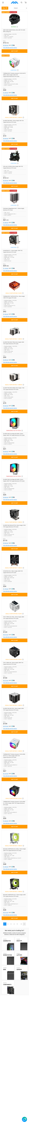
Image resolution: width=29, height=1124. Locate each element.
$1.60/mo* (5, 821)
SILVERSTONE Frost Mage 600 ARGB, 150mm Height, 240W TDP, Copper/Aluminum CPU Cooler (14, 434)
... (19, 924)
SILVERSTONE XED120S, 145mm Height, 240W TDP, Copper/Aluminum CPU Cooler (13, 709)
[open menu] (3, 2)
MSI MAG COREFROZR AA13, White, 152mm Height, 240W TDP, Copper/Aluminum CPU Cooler (14, 849)
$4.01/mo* (5, 634)
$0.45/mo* (5, 138)
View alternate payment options (10, 47)
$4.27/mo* (5, 680)
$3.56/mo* (5, 543)
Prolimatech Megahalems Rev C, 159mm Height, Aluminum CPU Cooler (13, 209)
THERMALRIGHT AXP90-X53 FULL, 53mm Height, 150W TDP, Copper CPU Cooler (14, 297)
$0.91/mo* (5, 912)
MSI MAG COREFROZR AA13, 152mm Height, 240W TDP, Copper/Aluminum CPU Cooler (14, 895)
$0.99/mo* (5, 451)
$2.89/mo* (5, 360)
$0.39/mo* (5, 45)
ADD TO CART (14, 51)
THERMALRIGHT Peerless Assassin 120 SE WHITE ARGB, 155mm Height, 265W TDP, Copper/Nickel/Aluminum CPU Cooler (14, 75)
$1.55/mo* (5, 866)
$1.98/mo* (5, 222)
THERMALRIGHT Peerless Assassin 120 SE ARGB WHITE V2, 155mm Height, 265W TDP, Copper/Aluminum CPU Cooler (14, 756)
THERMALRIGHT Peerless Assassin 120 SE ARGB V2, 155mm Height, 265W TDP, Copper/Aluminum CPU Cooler (14, 803)
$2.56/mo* (5, 405)
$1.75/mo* (5, 589)
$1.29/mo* (5, 92)
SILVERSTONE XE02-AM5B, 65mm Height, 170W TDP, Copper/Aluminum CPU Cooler (13, 388)
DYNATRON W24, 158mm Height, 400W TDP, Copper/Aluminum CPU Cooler (13, 571)
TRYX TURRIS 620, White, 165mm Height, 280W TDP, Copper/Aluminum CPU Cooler (13, 617)
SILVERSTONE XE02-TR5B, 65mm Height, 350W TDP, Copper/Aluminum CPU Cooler (13, 343)
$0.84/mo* (5, 497)
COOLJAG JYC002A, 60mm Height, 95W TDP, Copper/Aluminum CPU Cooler (13, 167)
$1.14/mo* (5, 268)
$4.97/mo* (5, 726)
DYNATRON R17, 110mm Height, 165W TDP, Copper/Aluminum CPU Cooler (12, 251)
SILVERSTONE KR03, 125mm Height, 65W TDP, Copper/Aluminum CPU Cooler (13, 121)
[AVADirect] (14, 2)
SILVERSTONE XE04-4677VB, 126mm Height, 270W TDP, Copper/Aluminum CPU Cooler (14, 526)
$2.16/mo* (5, 773)
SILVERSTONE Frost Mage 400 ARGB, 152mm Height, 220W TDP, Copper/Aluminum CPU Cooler (14, 480)
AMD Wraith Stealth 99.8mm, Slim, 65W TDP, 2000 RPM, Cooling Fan (14, 30)
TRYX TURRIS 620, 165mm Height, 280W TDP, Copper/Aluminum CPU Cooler (13, 663)
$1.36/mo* (5, 314)
